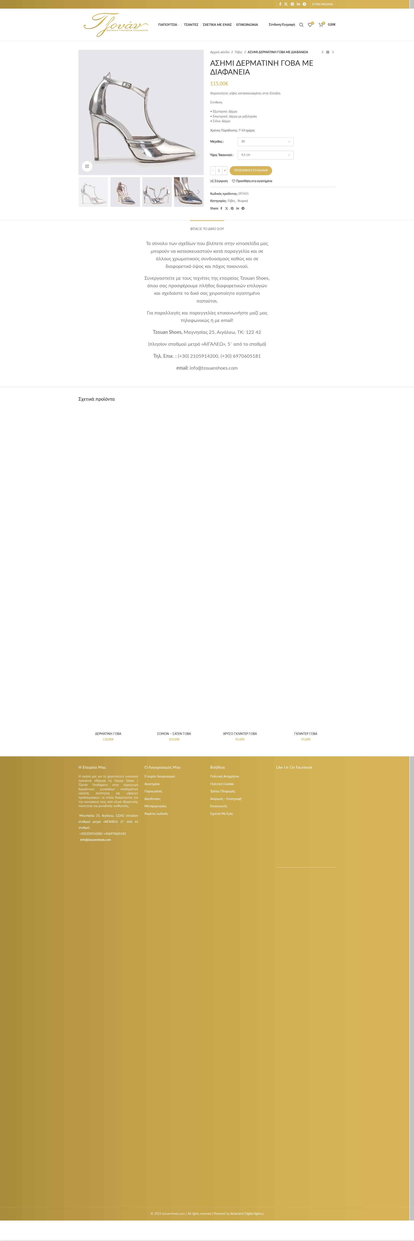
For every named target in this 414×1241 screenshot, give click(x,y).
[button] (83, 192)
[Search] (301, 24)
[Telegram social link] (304, 4)
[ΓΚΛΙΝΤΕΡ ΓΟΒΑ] (306, 568)
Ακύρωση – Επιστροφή (226, 799)
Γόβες (238, 52)
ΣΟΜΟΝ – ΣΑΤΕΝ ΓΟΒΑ (174, 733)
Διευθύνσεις (152, 799)
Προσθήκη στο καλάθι (251, 170)
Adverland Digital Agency (246, 1213)
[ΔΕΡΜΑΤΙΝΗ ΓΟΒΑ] (108, 568)
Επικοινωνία (218, 806)
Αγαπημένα (152, 784)
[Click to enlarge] (87, 166)
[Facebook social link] (280, 4)
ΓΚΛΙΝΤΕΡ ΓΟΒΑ (305, 733)
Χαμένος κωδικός (156, 813)
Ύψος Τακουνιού (221, 155)
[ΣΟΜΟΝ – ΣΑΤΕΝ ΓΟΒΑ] (174, 568)
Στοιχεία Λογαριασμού (159, 776)
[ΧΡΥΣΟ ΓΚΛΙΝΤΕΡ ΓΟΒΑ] (240, 568)
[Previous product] (322, 52)
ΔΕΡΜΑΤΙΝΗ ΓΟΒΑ (108, 733)
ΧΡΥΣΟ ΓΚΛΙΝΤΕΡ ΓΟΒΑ (240, 733)
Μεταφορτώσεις (155, 806)
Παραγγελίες (153, 791)
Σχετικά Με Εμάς (221, 813)
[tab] (207, 226)
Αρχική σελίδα (219, 52)
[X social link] (286, 4)
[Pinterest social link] (292, 4)
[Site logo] (116, 24)
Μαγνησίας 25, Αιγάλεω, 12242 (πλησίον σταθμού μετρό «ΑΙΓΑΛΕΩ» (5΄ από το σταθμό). (108, 821)
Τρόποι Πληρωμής (222, 791)
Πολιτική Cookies (222, 784)
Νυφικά (243, 201)
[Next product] (333, 52)
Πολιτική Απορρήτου (224, 776)
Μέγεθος (216, 141)
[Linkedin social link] (298, 4)
